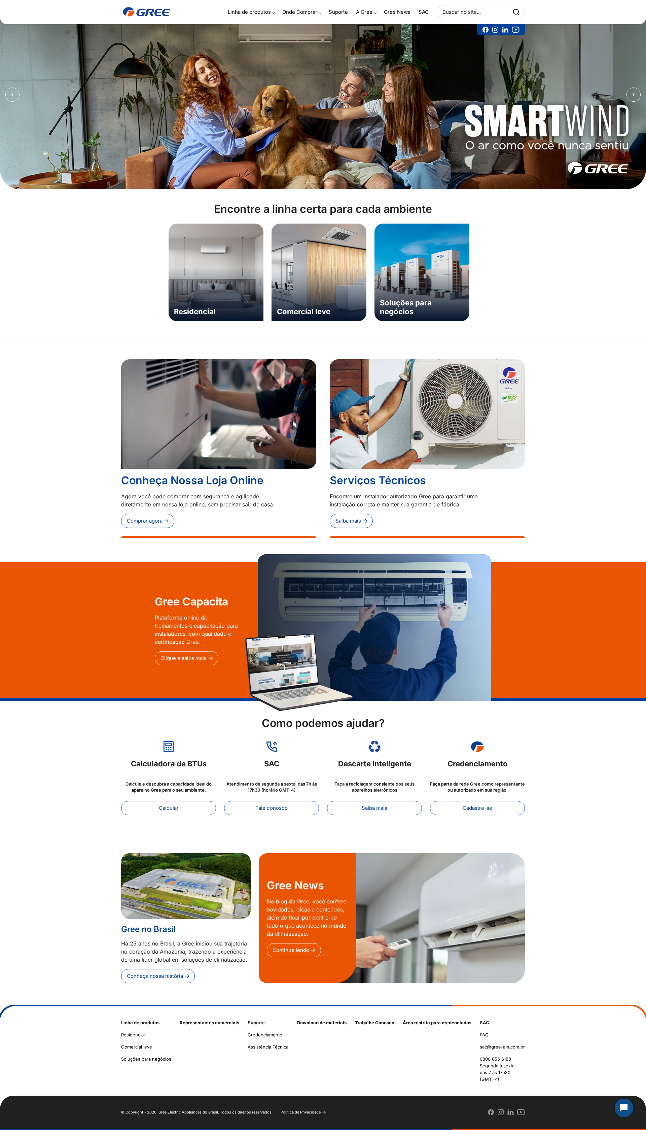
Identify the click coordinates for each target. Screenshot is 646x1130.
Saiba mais (348, 516)
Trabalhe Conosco (374, 1018)
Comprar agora (145, 516)
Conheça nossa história (155, 972)
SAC (424, 12)
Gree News (397, 12)
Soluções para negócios (146, 1055)
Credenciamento (265, 1030)
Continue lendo (291, 946)
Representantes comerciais (209, 1018)
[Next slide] (633, 93)
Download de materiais (322, 1018)
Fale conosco (271, 804)
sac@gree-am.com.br (502, 1042)
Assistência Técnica (268, 1042)
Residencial (133, 1030)
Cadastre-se (477, 804)
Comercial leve (136, 1042)
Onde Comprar (299, 12)
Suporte (338, 12)
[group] (216, 268)
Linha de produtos (249, 12)
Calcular (169, 804)
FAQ (484, 1030)
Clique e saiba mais (183, 654)
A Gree (364, 12)
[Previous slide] (12, 93)
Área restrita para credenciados (437, 1018)
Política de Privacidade (301, 1108)
